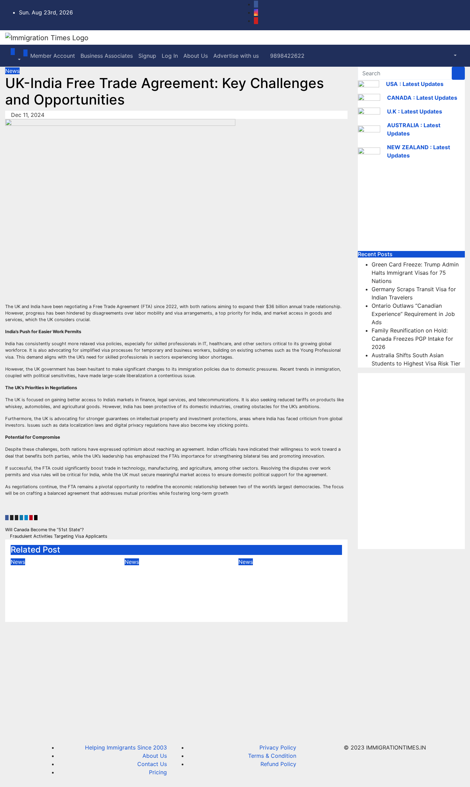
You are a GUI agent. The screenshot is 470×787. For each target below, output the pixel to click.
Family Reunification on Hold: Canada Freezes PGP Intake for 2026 (412, 338)
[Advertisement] (411, 208)
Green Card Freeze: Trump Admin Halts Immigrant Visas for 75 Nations (55, 585)
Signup (147, 55)
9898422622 (286, 55)
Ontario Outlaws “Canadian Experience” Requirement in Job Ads (284, 580)
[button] (16, 59)
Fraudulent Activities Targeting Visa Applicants (58, 536)
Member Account (52, 55)
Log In (170, 55)
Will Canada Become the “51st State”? (45, 529)
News (12, 70)
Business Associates (107, 55)
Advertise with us (236, 55)
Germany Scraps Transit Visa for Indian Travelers (172, 576)
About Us (195, 55)
